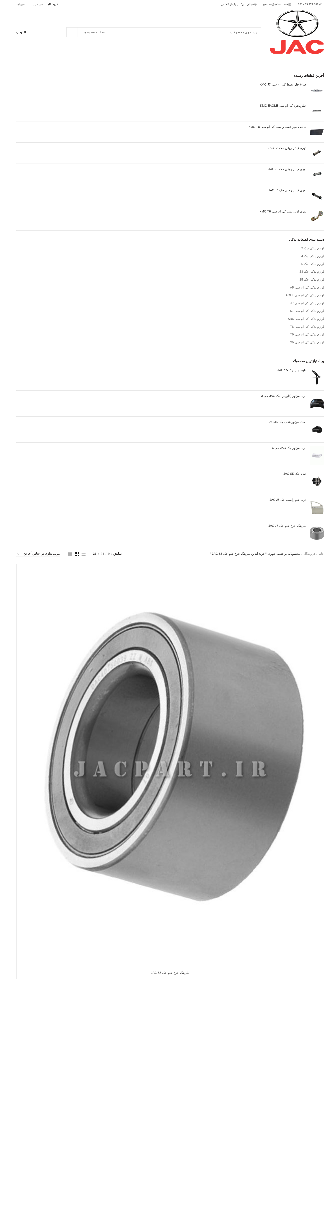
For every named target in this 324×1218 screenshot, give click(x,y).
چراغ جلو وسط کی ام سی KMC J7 (283, 84)
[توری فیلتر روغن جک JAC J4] (317, 195)
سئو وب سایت (288, 1211)
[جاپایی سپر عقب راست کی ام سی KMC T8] (317, 132)
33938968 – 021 (27, 1194)
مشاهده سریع (23, 584)
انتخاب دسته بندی (95, 32)
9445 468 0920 (26, 1156)
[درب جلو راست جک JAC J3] (317, 507)
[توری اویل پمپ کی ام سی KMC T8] (317, 216)
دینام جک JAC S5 (294, 473)
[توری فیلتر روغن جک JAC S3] (317, 153)
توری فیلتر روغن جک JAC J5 (287, 169)
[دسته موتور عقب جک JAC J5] (317, 429)
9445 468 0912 (54, 59)
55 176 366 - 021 (27, 59)
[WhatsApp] (64, 4)
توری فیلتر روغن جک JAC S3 (287, 148)
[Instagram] (70, 4)
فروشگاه (309, 553)
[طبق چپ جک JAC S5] (317, 377)
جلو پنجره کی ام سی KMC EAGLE (283, 105)
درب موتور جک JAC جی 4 (289, 448)
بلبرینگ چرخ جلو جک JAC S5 (170, 972)
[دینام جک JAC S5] (317, 481)
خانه (321, 553)
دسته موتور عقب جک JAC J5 (287, 422)
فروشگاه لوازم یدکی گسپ (306, 1083)
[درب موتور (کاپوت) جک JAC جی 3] (317, 403)
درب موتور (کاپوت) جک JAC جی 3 (283, 396)
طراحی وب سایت (312, 1211)
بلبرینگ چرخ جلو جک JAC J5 (287, 525)
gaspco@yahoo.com (276, 4)
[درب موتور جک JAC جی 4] (317, 455)
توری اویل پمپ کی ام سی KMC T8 (282, 211)
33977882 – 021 (27, 1176)
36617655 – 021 (27, 1185)
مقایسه (23, 574)
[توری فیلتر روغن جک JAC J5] (317, 174)
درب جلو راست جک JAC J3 (288, 499)
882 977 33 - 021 (308, 4)
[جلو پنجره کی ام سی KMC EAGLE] (317, 111)
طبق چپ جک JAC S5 (291, 370)
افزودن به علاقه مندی (23, 594)
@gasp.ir (301, 1054)
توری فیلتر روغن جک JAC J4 (287, 190)
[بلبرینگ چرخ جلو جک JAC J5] (317, 533)
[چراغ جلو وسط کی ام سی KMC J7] (317, 89)
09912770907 (301, 1050)
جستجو (72, 32)
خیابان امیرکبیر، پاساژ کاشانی (237, 4)
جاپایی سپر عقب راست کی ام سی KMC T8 (277, 127)
